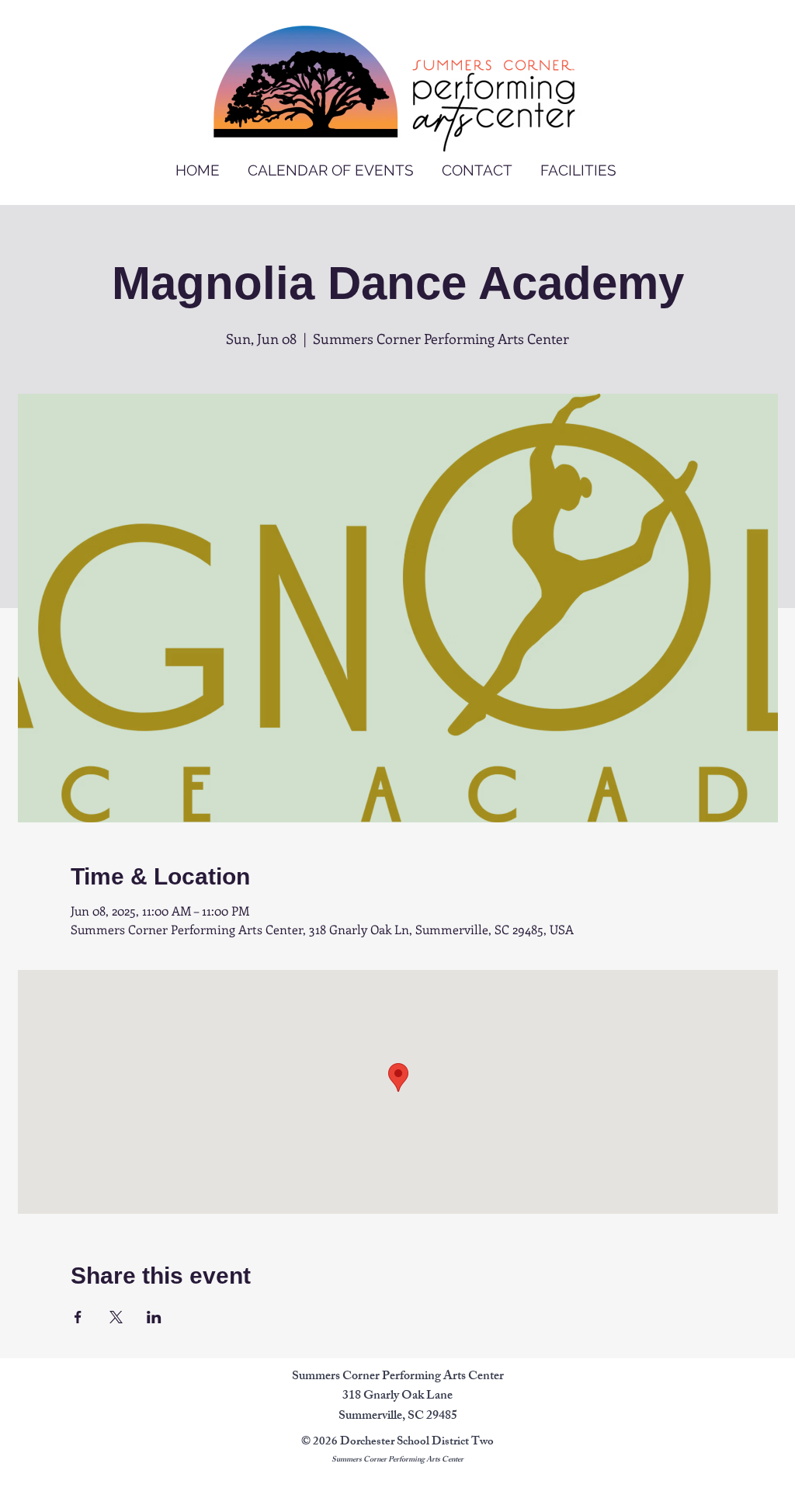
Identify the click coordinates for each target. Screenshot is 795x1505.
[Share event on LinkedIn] (154, 1317)
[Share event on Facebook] (78, 1317)
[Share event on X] (116, 1317)
